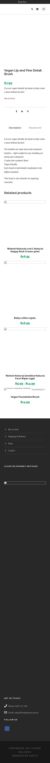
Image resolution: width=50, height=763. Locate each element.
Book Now (22, 2)
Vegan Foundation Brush (25, 396)
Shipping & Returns (17, 436)
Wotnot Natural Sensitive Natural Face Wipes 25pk (25, 377)
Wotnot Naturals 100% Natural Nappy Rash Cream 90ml (25, 250)
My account (13, 429)
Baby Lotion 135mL (25, 318)
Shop (10, 443)
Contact (11, 450)
